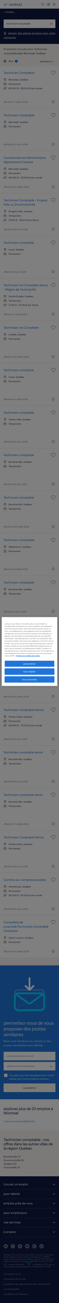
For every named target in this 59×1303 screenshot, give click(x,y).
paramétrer (29, 663)
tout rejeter (29, 671)
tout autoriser (29, 679)
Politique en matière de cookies (28, 656)
